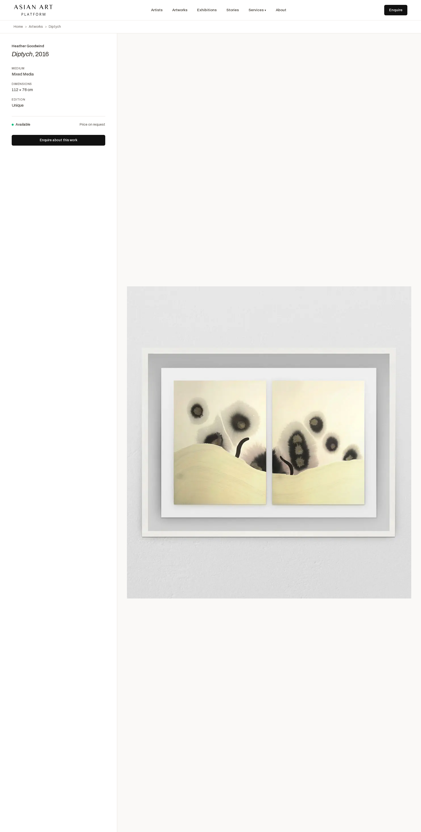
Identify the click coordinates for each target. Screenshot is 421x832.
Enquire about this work (58, 140)
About (281, 10)
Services (257, 10)
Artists (157, 10)
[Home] (33, 10)
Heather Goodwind (28, 46)
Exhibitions (207, 10)
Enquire (395, 10)
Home (18, 26)
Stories (232, 10)
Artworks (179, 10)
